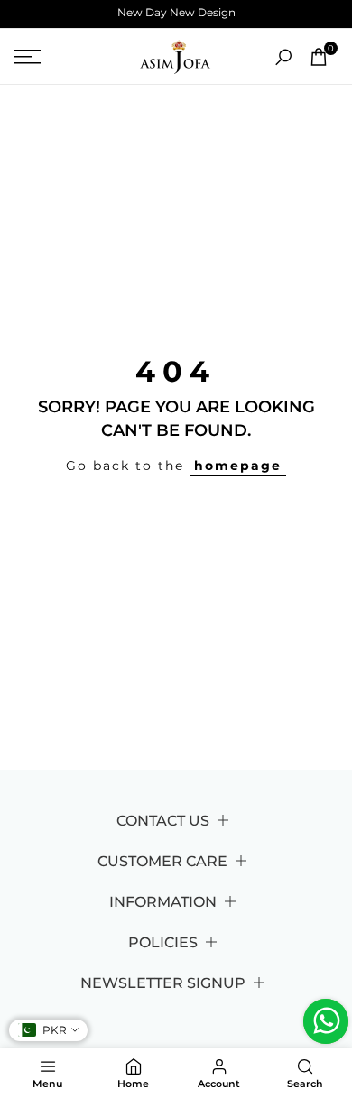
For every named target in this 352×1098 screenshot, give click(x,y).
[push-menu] (27, 57)
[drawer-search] (283, 57)
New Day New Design (176, 12)
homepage (238, 465)
